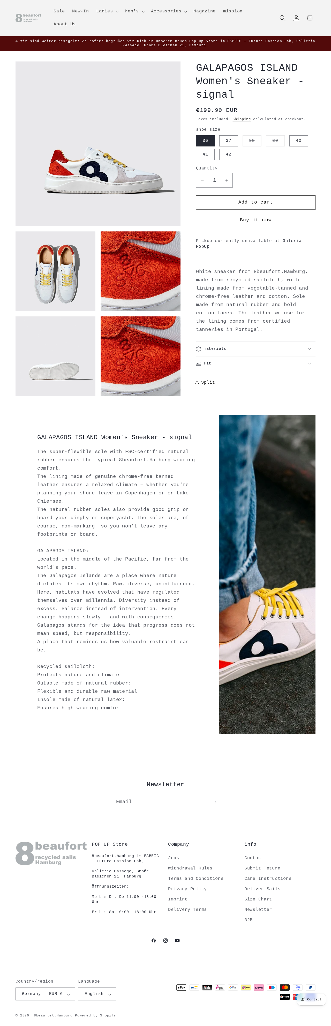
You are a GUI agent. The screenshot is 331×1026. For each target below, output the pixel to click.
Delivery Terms (187, 909)
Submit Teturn (262, 868)
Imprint (177, 899)
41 (205, 154)
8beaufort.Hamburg (53, 1016)
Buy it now (256, 220)
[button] (107, 11)
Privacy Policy (187, 889)
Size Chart (258, 899)
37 (228, 140)
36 (205, 140)
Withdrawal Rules (190, 868)
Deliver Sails (262, 889)
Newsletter (258, 909)
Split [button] (208, 382)
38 (255, 142)
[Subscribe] (214, 802)
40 (299, 140)
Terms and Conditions (195, 878)
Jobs (173, 858)
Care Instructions (267, 878)
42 (228, 154)
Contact (254, 858)
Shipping (241, 119)
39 (278, 142)
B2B (248, 920)
